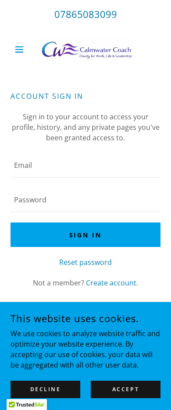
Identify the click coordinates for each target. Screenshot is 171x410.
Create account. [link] (112, 283)
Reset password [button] (85, 262)
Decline (45, 389)
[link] (85, 49)
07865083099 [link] (85, 14)
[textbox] (85, 165)
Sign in (85, 235)
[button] (22, 49)
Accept (125, 389)
